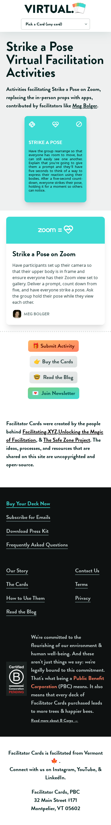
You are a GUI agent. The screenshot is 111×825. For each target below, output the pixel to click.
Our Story (17, 570)
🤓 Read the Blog (53, 377)
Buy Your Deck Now (28, 503)
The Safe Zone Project (66, 440)
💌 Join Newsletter (53, 393)
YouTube (86, 769)
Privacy (83, 598)
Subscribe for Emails (28, 517)
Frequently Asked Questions (37, 544)
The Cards (17, 584)
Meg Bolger (84, 105)
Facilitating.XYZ (39, 431)
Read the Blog (21, 611)
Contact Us (87, 570)
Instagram (63, 769)
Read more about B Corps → (54, 720)
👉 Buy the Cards (53, 361)
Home (56, 8)
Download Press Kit (27, 531)
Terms (81, 584)
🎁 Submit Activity (53, 346)
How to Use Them (25, 598)
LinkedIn (55, 777)
